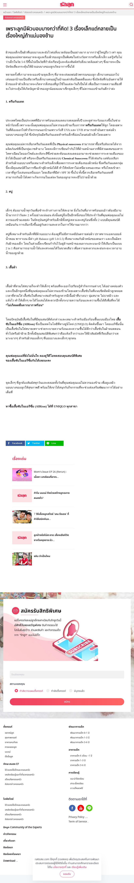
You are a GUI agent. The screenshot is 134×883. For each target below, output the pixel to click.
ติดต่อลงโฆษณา (12, 854)
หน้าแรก (7, 12)
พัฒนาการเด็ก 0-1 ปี (79, 733)
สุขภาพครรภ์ (11, 737)
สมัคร (67, 702)
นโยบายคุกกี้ (60, 867)
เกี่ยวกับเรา (9, 840)
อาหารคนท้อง (11, 742)
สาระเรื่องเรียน (77, 783)
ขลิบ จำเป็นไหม (42, 556)
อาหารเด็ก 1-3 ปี (77, 760)
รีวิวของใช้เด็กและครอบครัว (17, 770)
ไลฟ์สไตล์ (17, 12)
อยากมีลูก (9, 733)
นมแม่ (8, 752)
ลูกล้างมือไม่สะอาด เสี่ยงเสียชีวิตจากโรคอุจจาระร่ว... (51, 537)
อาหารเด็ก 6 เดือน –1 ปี (81, 755)
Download (9, 860)
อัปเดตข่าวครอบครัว (33, 12)
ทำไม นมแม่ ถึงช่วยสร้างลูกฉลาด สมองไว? (52, 495)
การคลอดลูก (11, 747)
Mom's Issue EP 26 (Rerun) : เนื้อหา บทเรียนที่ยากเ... (50, 474)
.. (87, 817)
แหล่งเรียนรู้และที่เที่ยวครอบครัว (19, 774)
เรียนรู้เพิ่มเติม (79, 867)
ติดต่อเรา (8, 847)
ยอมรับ (67, 874)
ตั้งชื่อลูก (9, 756)
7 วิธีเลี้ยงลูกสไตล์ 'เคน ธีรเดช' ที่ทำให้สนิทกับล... (51, 516)
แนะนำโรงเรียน (77, 778)
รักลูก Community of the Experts (22, 827)
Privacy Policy (76, 817)
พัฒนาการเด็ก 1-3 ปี (79, 737)
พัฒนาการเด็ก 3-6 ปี (79, 742)
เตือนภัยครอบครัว (13, 779)
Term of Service (78, 822)
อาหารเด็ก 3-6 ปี (77, 765)
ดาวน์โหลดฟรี (76, 788)
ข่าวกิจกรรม (9, 834)
